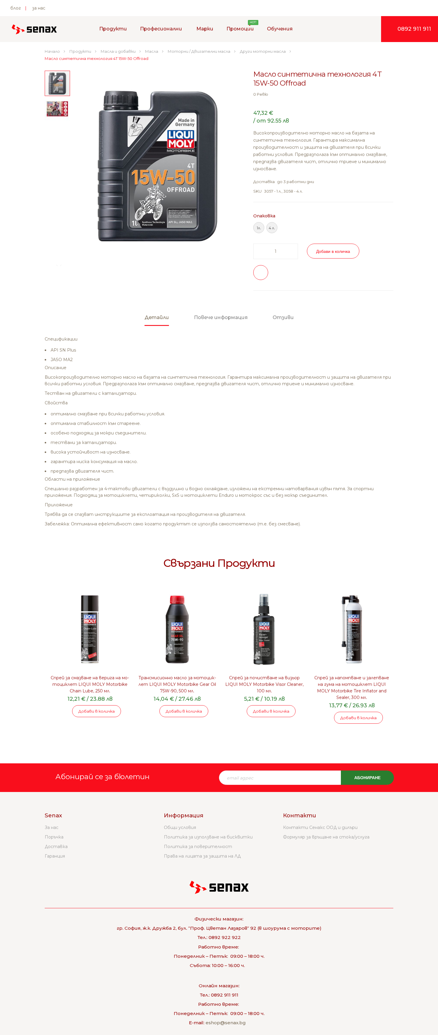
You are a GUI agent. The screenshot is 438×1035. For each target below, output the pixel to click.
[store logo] (34, 29)
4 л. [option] (272, 228)
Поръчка (54, 837)
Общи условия (180, 827)
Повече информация (221, 317)
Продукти (80, 51)
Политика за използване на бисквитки (208, 837)
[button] (232, 166)
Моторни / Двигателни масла (199, 51)
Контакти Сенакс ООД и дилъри (320, 827)
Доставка (56, 846)
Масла (152, 51)
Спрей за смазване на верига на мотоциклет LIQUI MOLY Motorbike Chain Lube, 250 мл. (90, 684)
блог (15, 8)
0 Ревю (260, 94)
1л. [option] (259, 228)
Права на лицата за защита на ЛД (202, 856)
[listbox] (323, 228)
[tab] (157, 320)
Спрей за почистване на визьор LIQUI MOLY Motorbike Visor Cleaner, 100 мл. (264, 684)
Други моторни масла (263, 51)
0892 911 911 (414, 29)
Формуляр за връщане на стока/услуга (326, 837)
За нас (51, 827)
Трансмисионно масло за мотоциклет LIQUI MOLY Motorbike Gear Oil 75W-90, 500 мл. (177, 684)
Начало (53, 51)
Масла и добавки (118, 51)
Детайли (157, 317)
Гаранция (55, 856)
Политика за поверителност (198, 846)
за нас (38, 8)
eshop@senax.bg (226, 1022)
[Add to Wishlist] (260, 272)
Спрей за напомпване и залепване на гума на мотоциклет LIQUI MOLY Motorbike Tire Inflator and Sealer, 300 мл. (351, 687)
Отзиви (283, 317)
